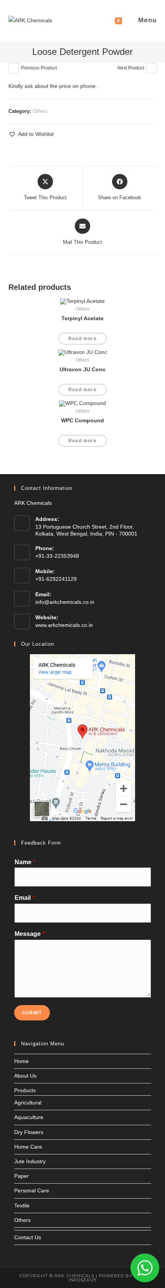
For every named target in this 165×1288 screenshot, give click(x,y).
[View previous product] (13, 68)
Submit (32, 1012)
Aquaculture (28, 1117)
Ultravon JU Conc (82, 369)
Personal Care (31, 1190)
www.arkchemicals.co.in (64, 625)
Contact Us (27, 1237)
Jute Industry (30, 1161)
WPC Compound (82, 420)
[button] (31, 134)
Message (30, 934)
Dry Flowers (28, 1132)
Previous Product (39, 68)
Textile (22, 1205)
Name (25, 862)
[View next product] (151, 68)
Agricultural (27, 1103)
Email (25, 897)
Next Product (130, 68)
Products (25, 1090)
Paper (21, 1176)
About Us (25, 1076)
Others (40, 111)
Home (21, 1061)
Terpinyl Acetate (82, 318)
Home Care (28, 1147)
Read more (82, 338)
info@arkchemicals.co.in (64, 602)
